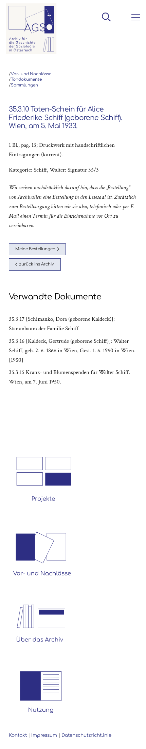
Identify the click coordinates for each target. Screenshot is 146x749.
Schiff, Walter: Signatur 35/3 (66, 170)
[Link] (31, 28)
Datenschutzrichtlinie (86, 735)
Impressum (44, 735)
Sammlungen (24, 85)
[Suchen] (106, 17)
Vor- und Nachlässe (31, 74)
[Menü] (134, 17)
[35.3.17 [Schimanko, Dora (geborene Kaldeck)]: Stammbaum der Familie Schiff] (73, 323)
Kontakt (18, 735)
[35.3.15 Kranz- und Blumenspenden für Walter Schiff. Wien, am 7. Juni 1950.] (73, 377)
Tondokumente (26, 79)
